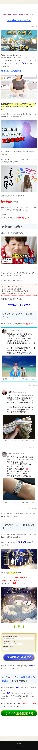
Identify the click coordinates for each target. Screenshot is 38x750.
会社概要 (19, 743)
